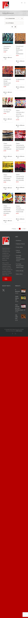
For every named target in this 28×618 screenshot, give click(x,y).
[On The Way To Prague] (7, 102)
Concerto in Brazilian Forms (7, 48)
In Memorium (20, 79)
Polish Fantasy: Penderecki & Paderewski (20, 209)
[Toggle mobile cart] (21, 3)
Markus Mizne (19, 274)
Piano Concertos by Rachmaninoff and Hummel (20, 146)
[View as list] (15, 26)
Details (10, 57)
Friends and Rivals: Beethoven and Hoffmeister (19, 50)
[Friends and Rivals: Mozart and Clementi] (7, 71)
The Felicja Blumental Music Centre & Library (20, 265)
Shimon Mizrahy (19, 270)
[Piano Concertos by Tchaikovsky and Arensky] (20, 166)
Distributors (18, 240)
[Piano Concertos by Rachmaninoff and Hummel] (20, 135)
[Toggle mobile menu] (25, 3)
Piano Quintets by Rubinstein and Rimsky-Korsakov (7, 209)
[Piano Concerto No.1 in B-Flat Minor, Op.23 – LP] (20, 102)
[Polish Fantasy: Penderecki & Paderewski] (20, 198)
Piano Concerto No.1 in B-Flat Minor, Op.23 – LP (20, 114)
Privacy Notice (19, 247)
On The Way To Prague (7, 111)
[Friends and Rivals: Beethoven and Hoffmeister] (20, 38)
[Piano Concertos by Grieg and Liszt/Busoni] (7, 135)
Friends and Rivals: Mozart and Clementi (7, 82)
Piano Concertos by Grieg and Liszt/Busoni (8, 146)
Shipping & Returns (20, 243)
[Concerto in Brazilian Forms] (7, 38)
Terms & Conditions (18, 251)
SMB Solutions (19, 330)
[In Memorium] (20, 71)
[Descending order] (22, 18)
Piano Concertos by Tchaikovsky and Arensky (20, 177)
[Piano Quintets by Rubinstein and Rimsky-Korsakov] (7, 198)
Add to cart (6, 58)
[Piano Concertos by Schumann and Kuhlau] (7, 166)
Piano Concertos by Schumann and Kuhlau (8, 177)
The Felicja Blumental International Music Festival (20, 258)
